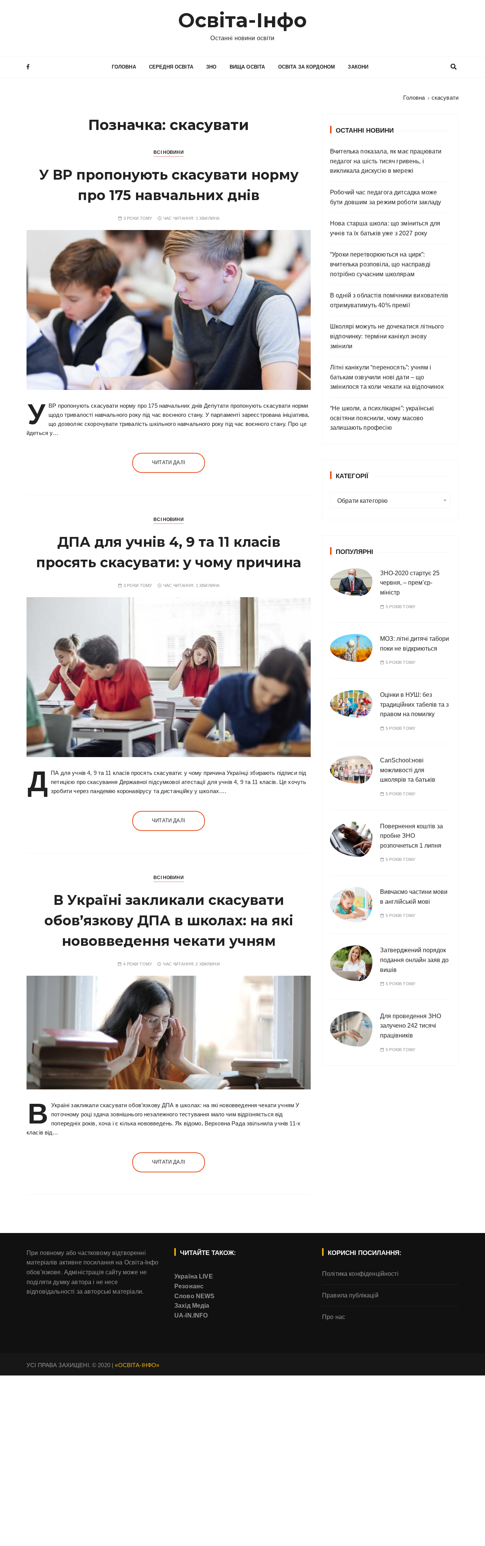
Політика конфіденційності (360, 1274)
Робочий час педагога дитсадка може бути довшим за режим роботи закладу (385, 197)
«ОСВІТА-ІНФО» (137, 1365)
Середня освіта (171, 67)
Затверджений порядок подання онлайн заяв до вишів (414, 960)
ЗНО (211, 67)
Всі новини (168, 152)
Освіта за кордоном (306, 67)
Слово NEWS (194, 1296)
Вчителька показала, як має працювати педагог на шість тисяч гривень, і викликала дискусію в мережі (385, 161)
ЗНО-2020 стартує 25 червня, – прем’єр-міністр (410, 583)
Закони (358, 67)
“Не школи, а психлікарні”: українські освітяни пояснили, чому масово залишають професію (382, 418)
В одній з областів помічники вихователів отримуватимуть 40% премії (389, 300)
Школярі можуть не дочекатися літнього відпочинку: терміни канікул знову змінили (387, 336)
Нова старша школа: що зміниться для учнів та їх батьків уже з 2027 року (385, 228)
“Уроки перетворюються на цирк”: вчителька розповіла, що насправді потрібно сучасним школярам (380, 264)
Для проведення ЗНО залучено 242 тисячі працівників (410, 1026)
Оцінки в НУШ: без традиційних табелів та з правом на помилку (414, 704)
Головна (124, 67)
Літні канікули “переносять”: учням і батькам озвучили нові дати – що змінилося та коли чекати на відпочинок (387, 377)
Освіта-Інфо (242, 20)
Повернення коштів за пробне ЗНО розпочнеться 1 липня (411, 836)
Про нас (333, 1317)
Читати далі (168, 462)
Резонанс (188, 1286)
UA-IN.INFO (191, 1315)
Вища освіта (247, 67)
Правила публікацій (350, 1295)
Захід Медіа (192, 1305)
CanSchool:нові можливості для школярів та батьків (407, 770)
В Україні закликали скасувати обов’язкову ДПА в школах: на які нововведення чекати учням (168, 920)
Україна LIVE (193, 1276)
